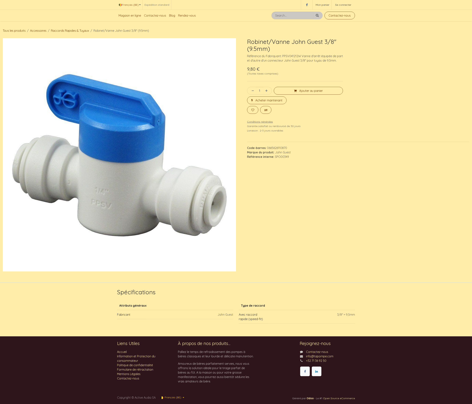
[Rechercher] (318, 15)
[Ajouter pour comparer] (265, 110)
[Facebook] (307, 5)
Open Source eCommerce (339, 398)
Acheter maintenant (268, 100)
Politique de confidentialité (135, 365)
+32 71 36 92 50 (316, 361)
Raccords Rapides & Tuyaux (70, 30)
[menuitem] (130, 15)
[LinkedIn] (316, 371)
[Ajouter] (267, 90)
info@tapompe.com (319, 356)
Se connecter (343, 4)
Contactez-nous (340, 15)
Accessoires (38, 30)
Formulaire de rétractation (135, 369)
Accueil (122, 352)
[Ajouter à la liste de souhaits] (252, 110)
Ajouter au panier (311, 91)
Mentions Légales (128, 374)
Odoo (310, 398)
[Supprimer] (251, 90)
